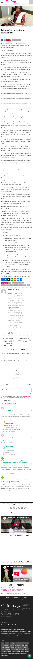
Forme (3, 647)
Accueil (8, 597)
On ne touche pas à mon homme (17, 649)
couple (26, 649)
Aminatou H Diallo (7, 36)
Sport (26, 645)
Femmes (3, 649)
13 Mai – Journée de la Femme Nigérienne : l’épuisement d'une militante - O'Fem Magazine (15, 461)
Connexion (29, 384)
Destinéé (7, 643)
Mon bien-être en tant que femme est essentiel (14, 360)
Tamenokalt (4, 651)
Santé (17, 643)
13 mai (10, 283)
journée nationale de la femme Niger (9, 284)
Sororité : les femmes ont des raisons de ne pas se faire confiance (14, 592)
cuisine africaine (18, 647)
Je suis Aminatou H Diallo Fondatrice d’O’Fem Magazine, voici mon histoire (8, 342)
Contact (25, 597)
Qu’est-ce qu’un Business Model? (8, 587)
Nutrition (22, 643)
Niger (3, 643)
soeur (28, 284)
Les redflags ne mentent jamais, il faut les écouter (11, 590)
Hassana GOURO (15, 427)
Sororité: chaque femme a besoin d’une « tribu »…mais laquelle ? (14, 593)
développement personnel (13, 653)
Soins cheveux (4, 655)
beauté (12, 647)
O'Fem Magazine (7, 425)
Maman (19, 284)
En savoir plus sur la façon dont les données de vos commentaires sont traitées (16, 397)
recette (27, 651)
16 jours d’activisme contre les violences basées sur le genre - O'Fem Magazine (15, 480)
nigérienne (24, 284)
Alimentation (23, 653)
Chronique (12, 643)
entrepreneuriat (5, 645)
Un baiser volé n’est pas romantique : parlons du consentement (14, 589)
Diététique (26, 647)
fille (23, 283)
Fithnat (14, 651)
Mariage (27, 643)
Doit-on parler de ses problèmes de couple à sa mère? (16, 353)
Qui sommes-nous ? (16, 597)
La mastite (4, 357)
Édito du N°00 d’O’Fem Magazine (24, 340)
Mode (23, 645)
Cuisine (9, 651)
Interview (7, 647)
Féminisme (12, 645)
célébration (14, 283)
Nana (12, 450)
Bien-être (8, 649)
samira (22, 651)
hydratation (4, 653)
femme (19, 283)
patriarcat (17, 645)
